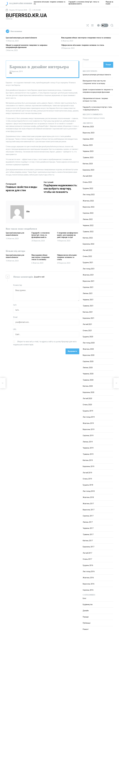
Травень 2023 (88, 157)
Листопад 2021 (89, 269)
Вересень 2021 (88, 281)
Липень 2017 (88, 522)
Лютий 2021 (87, 324)
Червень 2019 (88, 448)
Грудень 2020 (88, 337)
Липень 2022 (88, 219)
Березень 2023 (88, 170)
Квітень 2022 (88, 238)
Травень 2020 (88, 380)
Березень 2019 (88, 466)
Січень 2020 (87, 405)
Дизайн (86, 611)
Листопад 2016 (89, 571)
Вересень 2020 (88, 355)
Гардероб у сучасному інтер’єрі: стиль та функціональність (40, 235)
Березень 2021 (88, 318)
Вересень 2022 (88, 207)
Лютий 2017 (87, 553)
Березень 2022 (88, 244)
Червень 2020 (88, 374)
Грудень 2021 (88, 262)
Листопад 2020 (89, 343)
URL (15, 329)
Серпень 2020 (88, 361)
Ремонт (86, 629)
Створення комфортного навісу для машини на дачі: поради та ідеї (67, 235)
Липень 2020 (88, 367)
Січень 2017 (87, 559)
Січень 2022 (87, 256)
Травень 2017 (88, 534)
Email (15, 317)
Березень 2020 (88, 392)
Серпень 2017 (88, 516)
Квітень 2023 (88, 164)
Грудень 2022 (88, 188)
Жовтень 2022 (88, 201)
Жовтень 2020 (88, 349)
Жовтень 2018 (88, 497)
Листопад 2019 (89, 417)
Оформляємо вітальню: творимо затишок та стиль (82, 45)
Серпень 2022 (88, 213)
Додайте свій (39, 277)
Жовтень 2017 (88, 503)
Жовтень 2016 (88, 578)
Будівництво (88, 604)
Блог (84, 598)
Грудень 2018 (88, 485)
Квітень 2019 (88, 460)
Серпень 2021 (88, 287)
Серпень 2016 (88, 590)
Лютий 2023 (87, 176)
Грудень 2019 (88, 411)
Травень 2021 (88, 306)
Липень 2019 (88, 442)
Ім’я (14, 305)
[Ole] (17, 212)
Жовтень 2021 (88, 275)
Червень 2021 (88, 300)
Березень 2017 (88, 547)
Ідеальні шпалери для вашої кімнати (21, 38)
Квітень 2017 (88, 541)
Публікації (86, 623)
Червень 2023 (88, 151)
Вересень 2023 (88, 133)
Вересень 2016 (88, 584)
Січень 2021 (87, 330)
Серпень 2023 (88, 139)
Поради (86, 617)
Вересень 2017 (88, 510)
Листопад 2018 (89, 491)
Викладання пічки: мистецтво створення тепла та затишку (86, 38)
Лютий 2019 (87, 473)
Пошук (86, 60)
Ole (10, 73)
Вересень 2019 (88, 429)
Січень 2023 (87, 182)
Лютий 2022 (87, 250)
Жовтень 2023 (88, 127)
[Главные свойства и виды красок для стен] (3, 383)
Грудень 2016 (88, 565)
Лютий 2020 (87, 398)
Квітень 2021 (88, 312)
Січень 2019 (87, 479)
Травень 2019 (88, 454)
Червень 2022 (88, 225)
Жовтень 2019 (88, 423)
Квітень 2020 (88, 386)
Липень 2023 (88, 145)
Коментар (17, 285)
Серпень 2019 (88, 435)
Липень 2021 (88, 293)
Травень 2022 (88, 232)
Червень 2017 (88, 528)
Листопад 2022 (89, 194)
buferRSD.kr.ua (26, 15)
